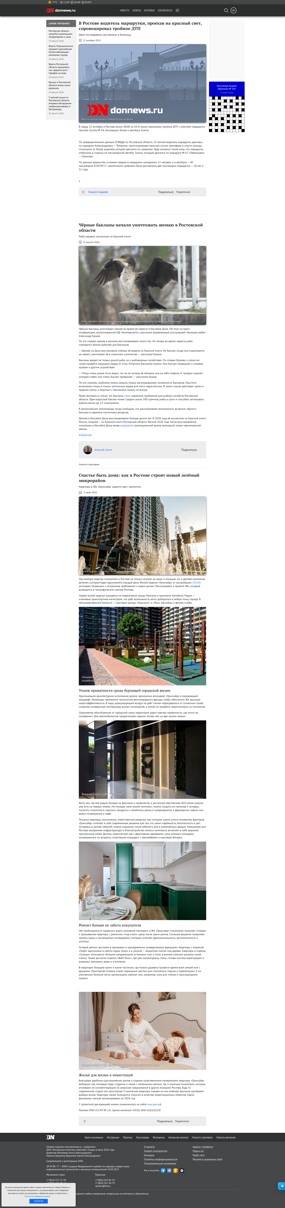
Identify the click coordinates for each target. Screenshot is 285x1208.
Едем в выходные (94, 1137)
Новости (124, 10)
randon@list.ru (103, 1185)
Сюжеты (136, 10)
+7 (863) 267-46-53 (105, 1182)
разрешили (126, 425)
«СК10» (196, 582)
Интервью (149, 10)
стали (127, 395)
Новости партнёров (202, 1137)
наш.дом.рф (154, 1104)
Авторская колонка (178, 1137)
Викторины (159, 1137)
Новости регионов (226, 1137)
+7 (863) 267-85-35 (105, 1179)
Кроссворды (142, 1137)
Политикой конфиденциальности (38, 1196)
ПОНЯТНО (38, 1201)
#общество (85, 435)
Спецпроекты (165, 10)
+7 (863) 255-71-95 (56, 1179)
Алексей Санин (103, 449)
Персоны (127, 1137)
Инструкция (113, 1137)
